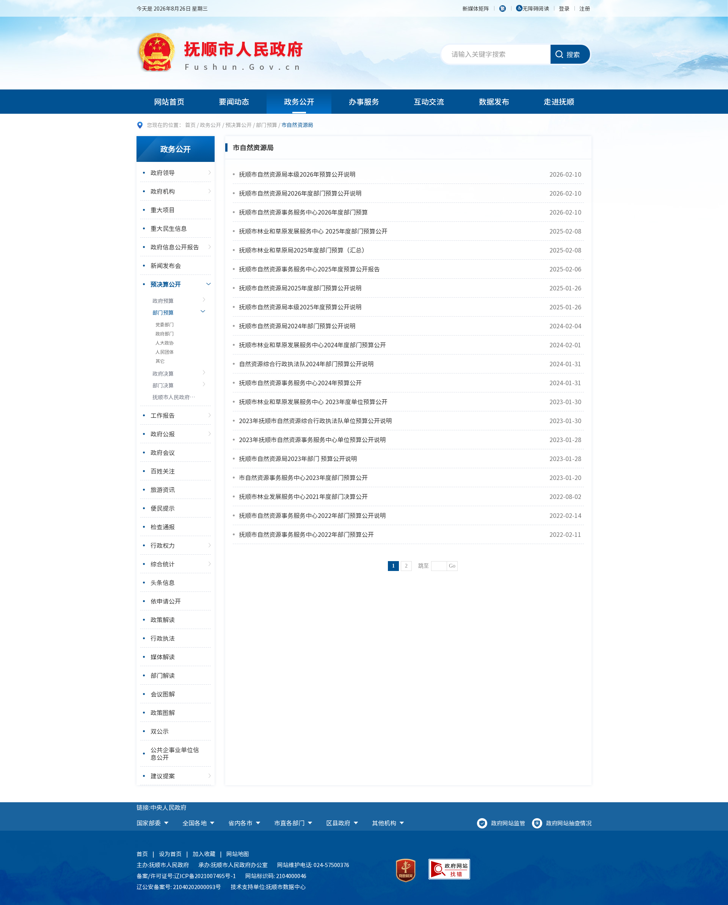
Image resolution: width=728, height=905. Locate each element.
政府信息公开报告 (175, 247)
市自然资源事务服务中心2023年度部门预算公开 (303, 477)
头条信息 (163, 582)
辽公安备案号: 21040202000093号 (178, 887)
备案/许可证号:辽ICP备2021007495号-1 (186, 876)
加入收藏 (204, 854)
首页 (190, 125)
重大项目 (163, 209)
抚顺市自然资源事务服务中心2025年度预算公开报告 (309, 268)
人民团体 (164, 351)
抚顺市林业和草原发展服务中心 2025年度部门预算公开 (313, 230)
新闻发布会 (166, 265)
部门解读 (163, 675)
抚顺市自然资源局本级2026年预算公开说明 (297, 174)
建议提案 (163, 776)
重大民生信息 (169, 228)
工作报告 (163, 415)
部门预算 (266, 125)
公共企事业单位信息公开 (175, 753)
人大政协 (164, 342)
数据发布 (494, 101)
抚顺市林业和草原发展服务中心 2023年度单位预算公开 (313, 401)
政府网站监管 (508, 823)
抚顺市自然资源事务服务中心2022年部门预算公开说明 (312, 515)
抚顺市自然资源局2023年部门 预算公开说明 (298, 458)
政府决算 (163, 373)
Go (452, 566)
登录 (564, 8)
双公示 (160, 731)
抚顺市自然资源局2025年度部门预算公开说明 (300, 287)
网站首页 (169, 101)
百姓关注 (163, 471)
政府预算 (163, 300)
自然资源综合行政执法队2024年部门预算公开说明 (306, 363)
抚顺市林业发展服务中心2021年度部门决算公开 (303, 496)
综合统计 (163, 564)
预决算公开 (238, 125)
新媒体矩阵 (476, 8)
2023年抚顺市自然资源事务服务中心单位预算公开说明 (312, 439)
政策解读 (163, 619)
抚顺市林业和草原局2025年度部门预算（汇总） (303, 249)
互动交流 (429, 101)
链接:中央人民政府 (161, 807)
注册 (584, 8)
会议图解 (163, 694)
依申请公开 (166, 601)
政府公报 (163, 434)
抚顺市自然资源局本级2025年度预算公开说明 (300, 306)
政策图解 (163, 712)
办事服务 (364, 101)
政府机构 (163, 191)
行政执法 (163, 638)
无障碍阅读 (535, 8)
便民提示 (163, 508)
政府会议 (163, 452)
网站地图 (237, 854)
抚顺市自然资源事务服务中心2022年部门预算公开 (306, 534)
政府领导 (163, 172)
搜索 (573, 54)
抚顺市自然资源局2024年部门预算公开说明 (297, 325)
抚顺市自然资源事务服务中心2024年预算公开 (300, 382)
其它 (160, 361)
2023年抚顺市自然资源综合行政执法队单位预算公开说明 (315, 420)
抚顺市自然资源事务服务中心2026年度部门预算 (303, 211)
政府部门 (164, 333)
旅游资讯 (163, 489)
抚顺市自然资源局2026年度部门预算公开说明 (300, 193)
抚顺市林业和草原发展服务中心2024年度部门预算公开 (312, 344)
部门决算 (163, 385)
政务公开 (299, 101)
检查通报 (163, 526)
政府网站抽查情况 (569, 823)
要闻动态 (234, 101)
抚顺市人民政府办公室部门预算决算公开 (174, 397)
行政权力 (163, 545)
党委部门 (164, 324)
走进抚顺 (559, 101)
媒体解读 (163, 656)
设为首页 (170, 854)
